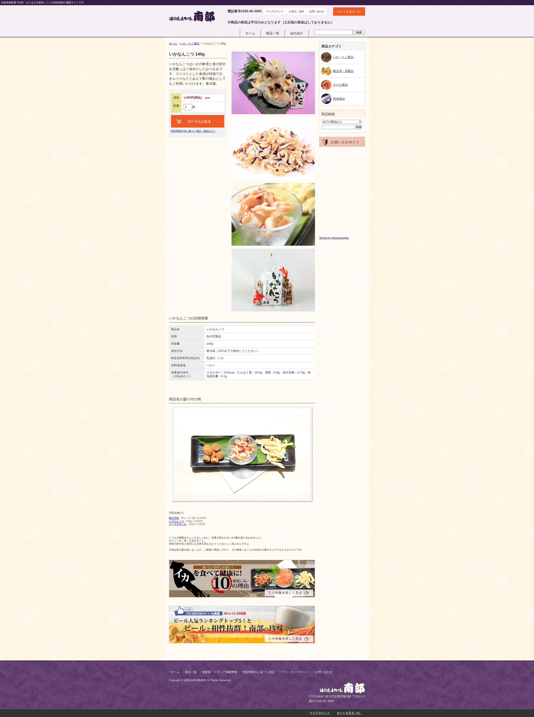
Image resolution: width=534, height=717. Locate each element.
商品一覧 (272, 33)
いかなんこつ (176, 521)
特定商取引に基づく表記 (259, 672)
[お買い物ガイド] (342, 145)
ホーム (250, 33)
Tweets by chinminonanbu (334, 237)
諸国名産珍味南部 (331, 688)
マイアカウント (275, 11)
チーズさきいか (177, 524)
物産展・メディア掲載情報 (219, 672)
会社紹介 (296, 33)
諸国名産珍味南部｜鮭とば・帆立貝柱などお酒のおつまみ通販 (192, 16)
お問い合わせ (316, 11)
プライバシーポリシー (295, 672)
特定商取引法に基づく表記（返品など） (193, 131)
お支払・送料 (296, 11)
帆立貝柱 (174, 518)
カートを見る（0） (349, 11)
